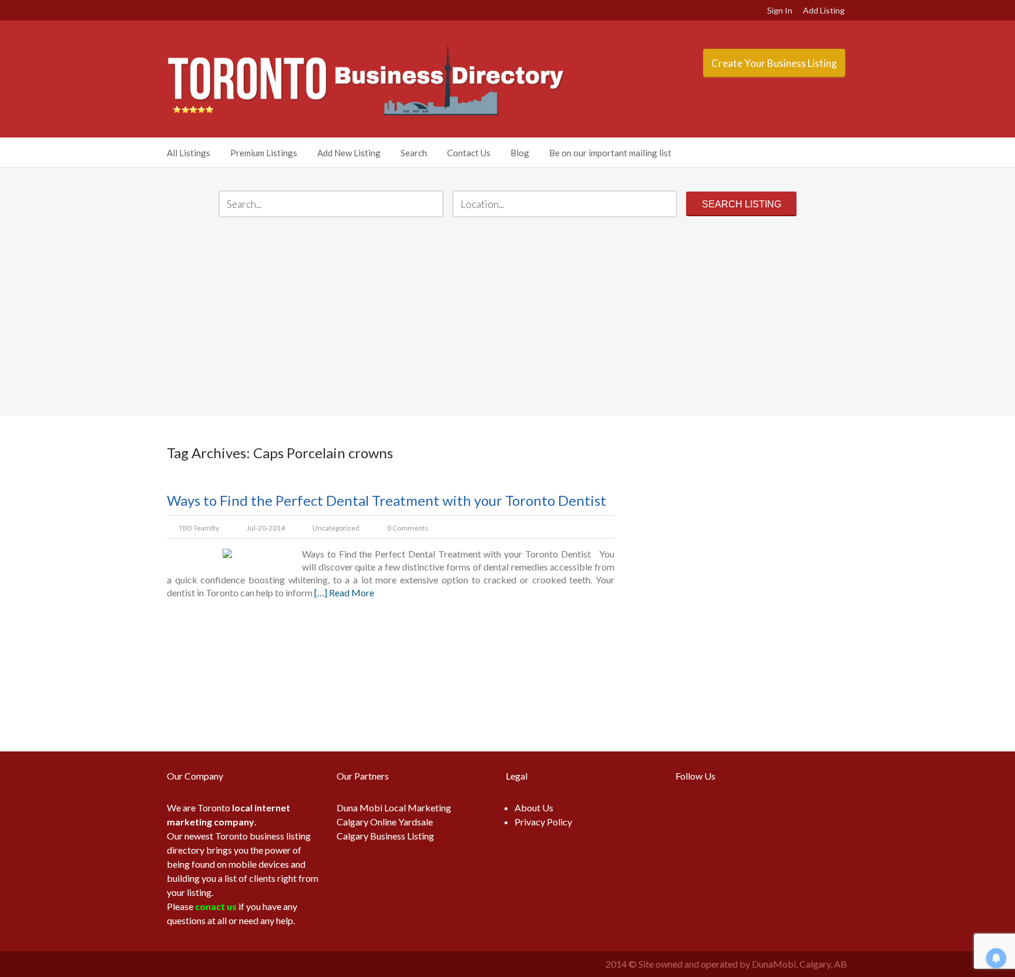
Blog (519, 152)
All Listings (188, 152)
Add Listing (824, 10)
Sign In (779, 10)
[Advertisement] (507, 318)
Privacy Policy (543, 821)
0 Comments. (408, 527)
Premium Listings (263, 152)
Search (414, 152)
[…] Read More (344, 592)
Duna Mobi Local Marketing (394, 807)
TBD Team (195, 527)
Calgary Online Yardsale (385, 821)
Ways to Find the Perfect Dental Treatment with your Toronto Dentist (386, 500)
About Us (534, 807)
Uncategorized (335, 527)
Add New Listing (349, 152)
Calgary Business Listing (385, 835)
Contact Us (468, 152)
